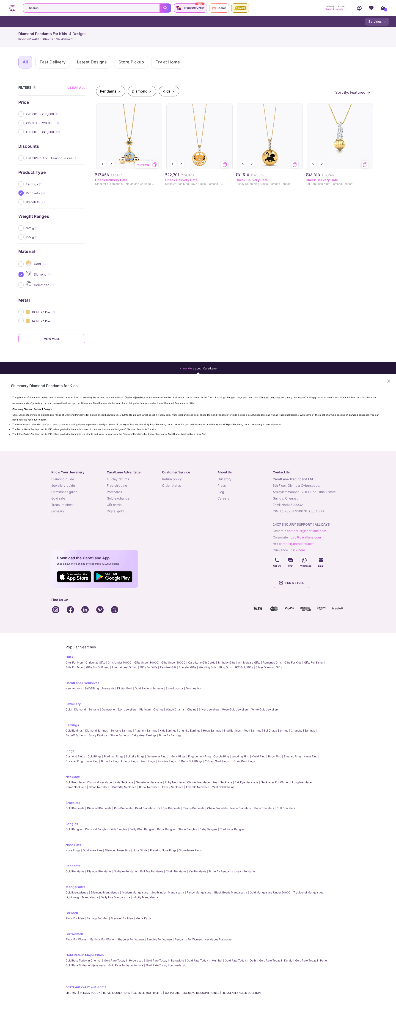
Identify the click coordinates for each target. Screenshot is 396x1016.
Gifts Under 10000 (120, 662)
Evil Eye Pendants (151, 871)
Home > (22, 39)
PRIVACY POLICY (90, 992)
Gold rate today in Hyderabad (123, 960)
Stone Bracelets (263, 808)
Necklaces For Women (275, 782)
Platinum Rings (113, 756)
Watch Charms (175, 709)
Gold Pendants (75, 871)
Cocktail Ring (74, 761)
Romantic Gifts (272, 662)
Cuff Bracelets (286, 808)
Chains (191, 709)
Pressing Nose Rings (163, 850)
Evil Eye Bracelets (168, 808)
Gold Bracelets (75, 808)
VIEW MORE (52, 339)
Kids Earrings (168, 730)
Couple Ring (221, 756)
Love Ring (91, 761)
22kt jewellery (127, 709)
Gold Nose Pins (92, 850)
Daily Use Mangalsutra (115, 897)
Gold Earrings (74, 730)
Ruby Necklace (174, 782)
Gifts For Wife (148, 667)
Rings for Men (75, 918)
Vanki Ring (258, 756)
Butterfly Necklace (124, 787)
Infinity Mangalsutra (145, 897)
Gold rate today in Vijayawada (86, 965)
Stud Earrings (232, 730)
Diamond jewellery (135, 397)
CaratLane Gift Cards (201, 662)
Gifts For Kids (292, 662)
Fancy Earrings (97, 735)
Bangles (72, 824)
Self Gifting (92, 688)
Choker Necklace (198, 782)
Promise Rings (167, 761)
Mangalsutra (75, 887)
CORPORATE (173, 992)
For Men (72, 913)
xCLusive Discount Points (201, 992)
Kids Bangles (118, 829)
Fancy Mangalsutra (199, 892)
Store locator (174, 688)
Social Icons (277, 560)
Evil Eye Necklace (246, 782)
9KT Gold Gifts (243, 667)
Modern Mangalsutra (135, 892)
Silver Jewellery (209, 709)
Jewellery (73, 704)
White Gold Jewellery (265, 709)
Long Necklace (302, 782)
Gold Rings (94, 756)
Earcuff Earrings (76, 735)
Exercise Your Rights (147, 992)
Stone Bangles (187, 829)
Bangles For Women (159, 939)
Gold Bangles (74, 829)
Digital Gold (124, 688)
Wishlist (371, 8)
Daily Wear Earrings (144, 735)
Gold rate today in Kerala (275, 960)
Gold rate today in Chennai (83, 960)
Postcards (108, 688)
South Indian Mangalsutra (167, 892)
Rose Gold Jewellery (235, 709)
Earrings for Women (103, 939)
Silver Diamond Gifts (269, 667)
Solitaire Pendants (126, 871)
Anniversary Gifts (249, 662)
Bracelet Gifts (187, 667)
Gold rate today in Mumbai (204, 960)
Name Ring (310, 756)
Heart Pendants (246, 871)
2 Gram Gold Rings (217, 761)
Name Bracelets (240, 808)
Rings (70, 751)
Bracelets (73, 803)
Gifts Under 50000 (173, 662)
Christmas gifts (95, 662)
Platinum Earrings (146, 730)
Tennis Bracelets (193, 808)
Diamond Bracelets (99, 808)
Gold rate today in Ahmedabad (166, 965)
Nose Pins (73, 845)
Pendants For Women (188, 939)
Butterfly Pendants (221, 871)
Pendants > (49, 39)
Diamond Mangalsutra (105, 892)
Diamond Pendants (99, 871)
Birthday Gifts (226, 662)
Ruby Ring (274, 756)
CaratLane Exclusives (82, 683)
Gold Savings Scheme (149, 688)
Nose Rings (73, 850)
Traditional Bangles (232, 829)
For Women (74, 934)
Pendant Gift (168, 667)
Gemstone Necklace (149, 782)
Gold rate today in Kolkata (125, 965)
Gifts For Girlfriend (97, 667)
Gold (69, 709)
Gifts (69, 657)
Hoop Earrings (212, 730)
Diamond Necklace (99, 782)
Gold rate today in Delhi (240, 960)
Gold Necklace (75, 782)
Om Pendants (197, 871)
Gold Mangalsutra (77, 892)
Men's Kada (143, 918)
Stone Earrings (119, 735)
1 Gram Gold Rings (243, 761)
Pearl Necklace (222, 782)
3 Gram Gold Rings (190, 761)
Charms (158, 709)
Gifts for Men (74, 662)
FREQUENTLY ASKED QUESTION (241, 992)
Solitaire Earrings (121, 730)
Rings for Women (77, 939)
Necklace (73, 777)
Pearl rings (147, 761)
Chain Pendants (176, 871)
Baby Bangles (208, 829)
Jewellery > (34, 39)
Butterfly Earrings (170, 735)
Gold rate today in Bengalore (165, 960)
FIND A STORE (294, 582)
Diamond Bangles (96, 829)
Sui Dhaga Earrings (276, 730)
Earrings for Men (97, 918)
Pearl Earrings (252, 730)
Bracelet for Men (122, 918)
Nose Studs (140, 850)
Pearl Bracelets (145, 808)
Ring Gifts (225, 667)
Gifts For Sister (313, 662)
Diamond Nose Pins (117, 850)
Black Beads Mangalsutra (230, 892)
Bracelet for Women (131, 939)
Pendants (73, 866)
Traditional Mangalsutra (308, 892)
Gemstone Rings (157, 756)
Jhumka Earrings (189, 730)
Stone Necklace (99, 787)
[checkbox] (55, 114)
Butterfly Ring (109, 761)
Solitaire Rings (135, 756)
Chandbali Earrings (303, 730)
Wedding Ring (240, 756)
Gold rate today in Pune (311, 960)
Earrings (72, 725)
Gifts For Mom (74, 667)
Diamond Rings (75, 756)
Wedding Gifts (208, 667)
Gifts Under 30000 (146, 662)
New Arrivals (74, 688)
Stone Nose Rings (190, 850)
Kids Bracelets (123, 808)
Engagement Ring (199, 756)
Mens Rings (177, 756)
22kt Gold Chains (223, 787)
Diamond (80, 709)
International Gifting (124, 667)
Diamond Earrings (96, 730)
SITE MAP (71, 992)
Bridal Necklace (149, 787)
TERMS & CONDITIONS (116, 992)
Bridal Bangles (166, 829)
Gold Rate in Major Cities (85, 955)
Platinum (145, 709)
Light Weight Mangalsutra (82, 897)
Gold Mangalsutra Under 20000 (270, 892)
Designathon (194, 688)
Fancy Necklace (172, 787)
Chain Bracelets (217, 808)
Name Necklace (76, 787)
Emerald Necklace (197, 787)
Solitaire (93, 709)
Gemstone (108, 709)
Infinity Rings (129, 761)
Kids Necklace (124, 782)
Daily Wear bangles (142, 829)
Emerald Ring (292, 756)
